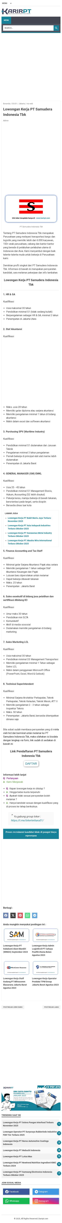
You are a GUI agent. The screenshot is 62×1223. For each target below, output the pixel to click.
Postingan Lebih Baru (12, 1007)
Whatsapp (14, 1201)
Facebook (14, 1191)
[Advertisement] (31, 65)
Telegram (43, 1191)
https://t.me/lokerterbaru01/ (27, 820)
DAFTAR (31, 763)
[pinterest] (20, 915)
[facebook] (5, 915)
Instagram (43, 1201)
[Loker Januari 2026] (16, 11)
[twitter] (13, 915)
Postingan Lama (51, 1007)
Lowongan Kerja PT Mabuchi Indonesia (21, 1150)
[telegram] (34, 915)
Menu (6, 20)
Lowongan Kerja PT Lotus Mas (17, 1156)
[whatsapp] (27, 915)
